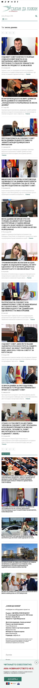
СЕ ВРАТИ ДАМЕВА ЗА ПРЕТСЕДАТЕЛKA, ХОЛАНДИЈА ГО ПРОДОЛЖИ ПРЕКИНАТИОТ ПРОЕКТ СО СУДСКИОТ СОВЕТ (19, 388)
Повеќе (28, 74)
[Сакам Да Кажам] (19, 13)
